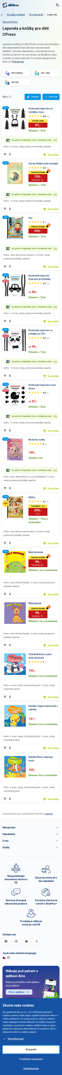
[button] (31, 827)
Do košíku (53, 154)
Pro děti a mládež (16, 14)
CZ (8, 957)
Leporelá (49, 814)
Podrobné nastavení (31, 1059)
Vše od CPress (10, 22)
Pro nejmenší (36, 14)
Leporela (52, 14)
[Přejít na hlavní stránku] (10, 5)
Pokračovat (18, 61)
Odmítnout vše (31, 1068)
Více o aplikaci (16, 992)
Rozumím (31, 1049)
